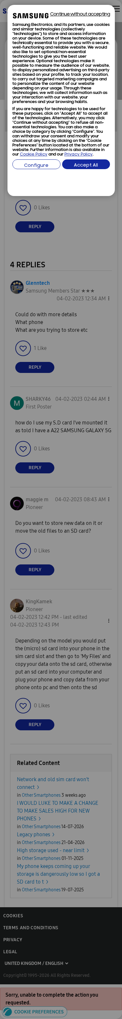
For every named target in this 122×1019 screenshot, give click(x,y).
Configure (36, 165)
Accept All (86, 165)
